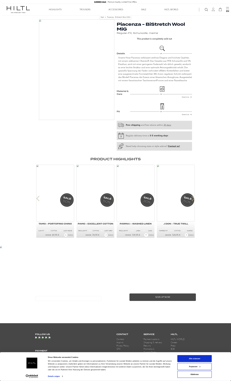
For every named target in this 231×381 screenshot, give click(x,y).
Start (102, 17)
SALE (143, 9)
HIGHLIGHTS (55, 9)
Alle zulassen (194, 359)
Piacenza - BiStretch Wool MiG (118, 17)
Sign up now (162, 297)
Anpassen (193, 366)
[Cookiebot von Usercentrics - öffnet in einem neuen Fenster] (31, 376)
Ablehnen (194, 374)
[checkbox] (36, 303)
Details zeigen (54, 376)
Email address (40, 294)
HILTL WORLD (171, 9)
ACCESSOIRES (116, 9)
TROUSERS (85, 9)
